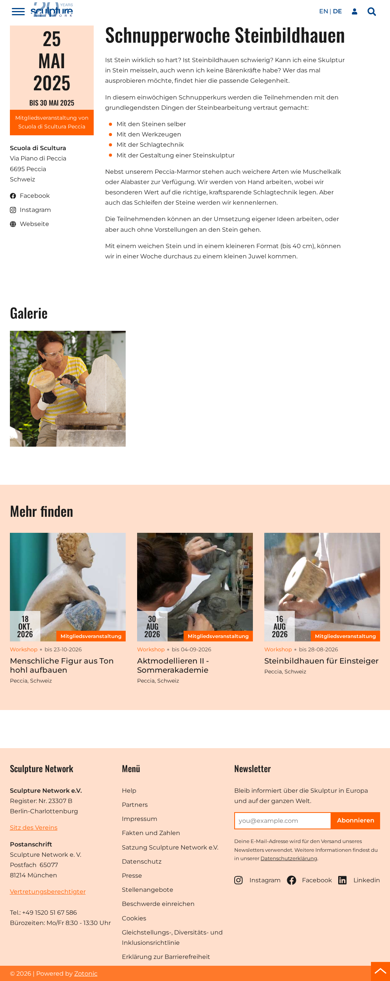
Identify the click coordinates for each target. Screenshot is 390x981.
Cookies (134, 918)
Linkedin (366, 880)
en (323, 11)
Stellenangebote (147, 889)
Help (129, 790)
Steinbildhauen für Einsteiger (321, 660)
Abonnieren (355, 820)
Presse (132, 875)
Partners (135, 804)
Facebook (317, 880)
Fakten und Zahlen (151, 833)
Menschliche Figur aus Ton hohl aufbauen (62, 665)
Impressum (139, 818)
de (337, 11)
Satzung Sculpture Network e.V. (170, 847)
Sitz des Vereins (34, 827)
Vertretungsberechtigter (48, 891)
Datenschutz (141, 861)
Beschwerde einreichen (158, 903)
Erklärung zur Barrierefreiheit (166, 956)
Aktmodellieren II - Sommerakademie (173, 665)
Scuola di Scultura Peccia (51, 126)
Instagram (265, 880)
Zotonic (86, 973)
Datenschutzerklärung (289, 858)
